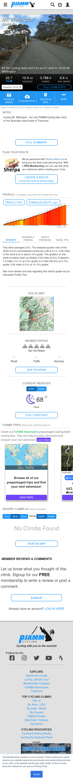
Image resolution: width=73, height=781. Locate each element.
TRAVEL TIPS (62, 239)
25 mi (15, 516)
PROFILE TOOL (14, 202)
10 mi (6, 516)
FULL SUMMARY (36, 142)
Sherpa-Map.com (54, 159)
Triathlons (36, 691)
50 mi (23, 516)
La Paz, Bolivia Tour (36, 679)
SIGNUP (36, 597)
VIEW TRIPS (26, 497)
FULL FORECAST (36, 415)
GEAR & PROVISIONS (45, 238)
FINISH (51, 516)
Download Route (27, 100)
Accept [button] (36, 774)
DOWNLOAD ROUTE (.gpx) (43, 202)
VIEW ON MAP (36, 543)
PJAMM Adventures (36, 687)
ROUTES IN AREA (45, 101)
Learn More (43, 439)
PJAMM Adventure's (26, 432)
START (41, 516)
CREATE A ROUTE (36, 179)
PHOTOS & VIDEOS (9, 101)
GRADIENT (11, 239)
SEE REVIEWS (36, 370)
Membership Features (36, 683)
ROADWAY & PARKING (28, 238)
